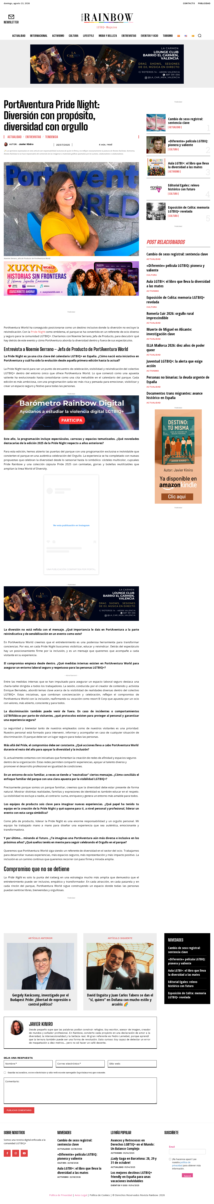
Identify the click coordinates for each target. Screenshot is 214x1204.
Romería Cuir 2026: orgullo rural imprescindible (170, 315)
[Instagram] (15, 1153)
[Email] (83, 302)
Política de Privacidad (60, 1195)
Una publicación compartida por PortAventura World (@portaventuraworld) (95, 569)
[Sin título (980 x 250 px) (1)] (71, 278)
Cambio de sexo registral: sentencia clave (185, 120)
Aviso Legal (81, 1195)
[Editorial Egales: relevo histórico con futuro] (156, 189)
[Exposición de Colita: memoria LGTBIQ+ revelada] (156, 211)
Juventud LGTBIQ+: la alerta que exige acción (174, 363)
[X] (62, 302)
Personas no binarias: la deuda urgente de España (177, 379)
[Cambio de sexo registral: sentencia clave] (156, 122)
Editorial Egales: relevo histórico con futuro (183, 187)
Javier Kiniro (26, 144)
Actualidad (14, 136)
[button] (199, 35)
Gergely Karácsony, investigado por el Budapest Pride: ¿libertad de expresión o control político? (40, 999)
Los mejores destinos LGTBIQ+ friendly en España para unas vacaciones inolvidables (131, 1176)
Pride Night (38, 332)
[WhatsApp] (69, 302)
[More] (90, 302)
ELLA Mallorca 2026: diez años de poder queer (175, 347)
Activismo (174, 171)
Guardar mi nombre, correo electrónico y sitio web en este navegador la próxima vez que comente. (57, 1072)
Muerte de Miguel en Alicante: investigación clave (169, 331)
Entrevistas (33, 136)
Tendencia (51, 136)
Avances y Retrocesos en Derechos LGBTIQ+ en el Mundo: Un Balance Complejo (132, 1144)
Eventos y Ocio (119, 1185)
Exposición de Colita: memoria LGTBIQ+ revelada (188, 209)
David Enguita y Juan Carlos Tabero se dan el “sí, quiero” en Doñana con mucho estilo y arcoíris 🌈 (120, 999)
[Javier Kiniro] (6, 144)
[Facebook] (54, 302)
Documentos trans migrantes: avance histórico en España (174, 395)
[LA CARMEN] (107, 64)
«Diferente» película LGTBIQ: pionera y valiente (188, 143)
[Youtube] (24, 1153)
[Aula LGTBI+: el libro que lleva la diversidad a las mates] (156, 167)
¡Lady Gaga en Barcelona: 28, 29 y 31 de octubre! (134, 1160)
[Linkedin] (76, 302)
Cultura (173, 149)
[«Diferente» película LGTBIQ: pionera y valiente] (156, 144)
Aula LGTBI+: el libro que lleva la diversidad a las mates (188, 165)
